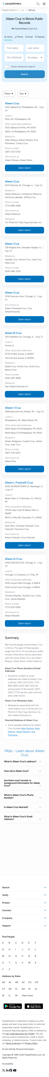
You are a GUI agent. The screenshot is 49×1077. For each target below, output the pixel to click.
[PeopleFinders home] (12, 3)
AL (10, 982)
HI (29, 989)
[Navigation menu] (44, 4)
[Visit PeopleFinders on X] (4, 1070)
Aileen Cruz (12, 103)
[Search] (38, 4)
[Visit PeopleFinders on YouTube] (14, 1070)
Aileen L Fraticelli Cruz (19, 482)
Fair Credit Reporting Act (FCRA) (20, 1034)
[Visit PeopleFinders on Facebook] (11, 1070)
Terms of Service (13, 1043)
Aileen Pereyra (23, 731)
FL (16, 989)
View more (27, 995)
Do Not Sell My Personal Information (18, 1049)
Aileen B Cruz (13, 333)
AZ (23, 982)
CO (36, 982)
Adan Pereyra (27, 728)
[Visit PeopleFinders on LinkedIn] (7, 1070)
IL (9, 995)
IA (36, 989)
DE (10, 989)
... (22, 9)
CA (29, 982)
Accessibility (7, 1064)
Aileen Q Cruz (13, 559)
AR (16, 982)
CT (3, 989)
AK (3, 982)
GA (23, 989)
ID (3, 995)
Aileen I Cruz (13, 407)
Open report (24, 167)
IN (16, 995)
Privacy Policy (31, 1043)
